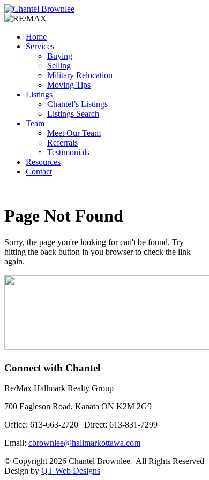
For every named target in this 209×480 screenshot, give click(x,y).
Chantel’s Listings (77, 104)
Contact (39, 171)
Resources (43, 161)
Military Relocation (80, 75)
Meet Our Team (74, 133)
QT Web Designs (70, 470)
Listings (39, 94)
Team (35, 123)
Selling (59, 65)
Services (40, 46)
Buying (59, 55)
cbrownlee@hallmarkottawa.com (84, 442)
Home (36, 36)
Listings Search (73, 113)
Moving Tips (69, 84)
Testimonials (68, 152)
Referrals (62, 142)
